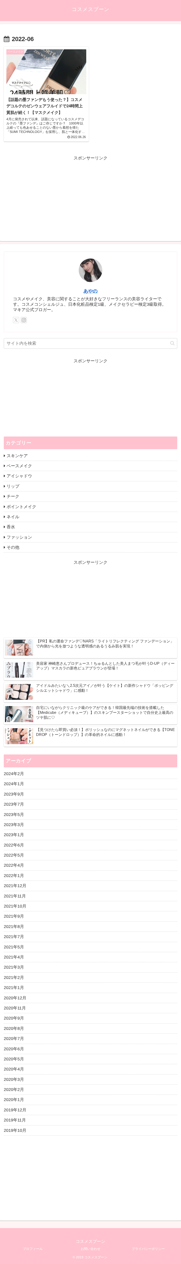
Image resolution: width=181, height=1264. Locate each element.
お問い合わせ (90, 1249)
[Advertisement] (90, 195)
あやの (90, 291)
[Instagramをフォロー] (24, 320)
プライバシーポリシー (148, 1249)
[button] (172, 343)
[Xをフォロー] (16, 320)
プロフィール (33, 1249)
